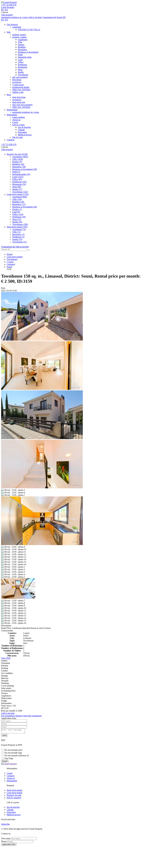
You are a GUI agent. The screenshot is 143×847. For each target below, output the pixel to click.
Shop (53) (16, 219)
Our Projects (12, 24)
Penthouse (22, 64)
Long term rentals (14, 257)
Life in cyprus (18, 125)
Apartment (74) (19, 229)
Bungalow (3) (18, 234)
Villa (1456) (17, 159)
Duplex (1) (17, 209)
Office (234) (17, 214)
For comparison (8, 716)
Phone (4, 841)
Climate (21, 130)
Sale (8, 32)
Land (20, 59)
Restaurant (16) (19, 184)
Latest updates (18, 117)
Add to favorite (35, 17)
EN (6, 10)
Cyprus (10, 262)
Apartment (22, 39)
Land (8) (16, 212)
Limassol (11, 264)
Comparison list (49, 17)
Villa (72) (16, 232)
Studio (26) (17, 222)
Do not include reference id (16, 755)
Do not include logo (13, 753)
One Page (8, 758)
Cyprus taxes (18, 84)
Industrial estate (25, 57)
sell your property (20, 77)
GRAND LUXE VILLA (29, 29)
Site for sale (17, 137)
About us (16, 120)
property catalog (19, 37)
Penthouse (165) (19, 182)
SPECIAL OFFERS (21, 89)
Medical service (25, 135)
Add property (7, 15)
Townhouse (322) (20, 192)
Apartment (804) (19, 197)
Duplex (21, 44)
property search (19, 34)
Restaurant (22, 67)
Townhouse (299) (20, 224)
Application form (8, 844)
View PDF (6, 658)
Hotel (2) (16, 172)
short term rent (18, 102)
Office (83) (17, 179)
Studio (21, 72)
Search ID (61, 17)
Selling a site (17, 92)
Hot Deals (16, 79)
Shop (20, 69)
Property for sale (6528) (17, 154)
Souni (9, 267)
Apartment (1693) (20, 157)
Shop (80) (16, 187)
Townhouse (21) (19, 242)
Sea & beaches (24, 127)
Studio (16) (17, 239)
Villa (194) (17, 199)
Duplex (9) (17, 162)
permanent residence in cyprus (14, 17)
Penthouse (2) (18, 237)
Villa (20, 42)
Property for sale (14, 795)
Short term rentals (14, 790)
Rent (9, 94)
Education (22, 132)
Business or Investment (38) (24, 169)
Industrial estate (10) (21, 174)
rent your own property (22, 105)
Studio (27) (17, 189)
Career (15, 122)
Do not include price (13, 750)
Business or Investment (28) (24, 207)
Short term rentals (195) (17, 227)
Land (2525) (17, 177)
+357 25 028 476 (8, 5)
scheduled (16, 27)
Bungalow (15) (19, 204)
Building (22, 47)
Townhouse (23, 74)
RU (2, 10)
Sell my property (14, 797)
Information (12, 115)
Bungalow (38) (19, 167)
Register (10, 7)
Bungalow (22, 49)
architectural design (20, 87)
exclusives (16, 82)
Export (5, 761)
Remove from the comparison (29, 716)
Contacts (10, 140)
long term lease (19, 97)
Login (3, 7)
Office (20, 62)
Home (9, 254)
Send (4, 735)
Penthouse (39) (19, 217)
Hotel (20, 54)
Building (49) (18, 164)
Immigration (12, 110)
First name (5, 838)
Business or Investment (28, 52)
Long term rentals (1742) (18, 194)
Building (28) (18, 202)
